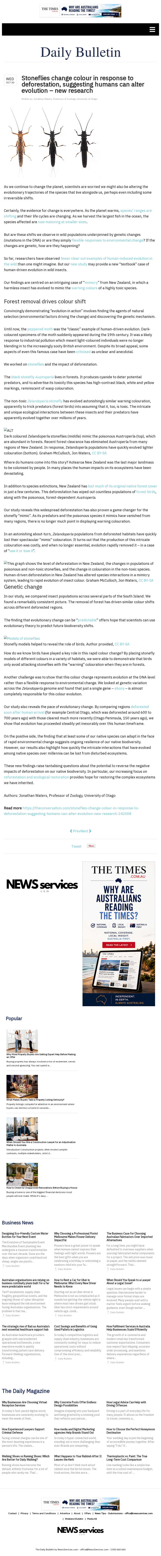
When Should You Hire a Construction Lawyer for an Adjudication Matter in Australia (41, 1143)
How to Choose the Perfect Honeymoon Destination (131, 1431)
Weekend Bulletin (74, 1518)
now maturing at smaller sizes (62, 222)
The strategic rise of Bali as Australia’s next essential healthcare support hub (26, 1328)
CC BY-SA (99, 453)
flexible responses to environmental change (107, 240)
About (77, 1513)
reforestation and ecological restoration (36, 777)
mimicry (91, 282)
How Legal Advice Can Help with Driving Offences (126, 1404)
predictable (87, 620)
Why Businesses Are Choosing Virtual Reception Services (24, 1404)
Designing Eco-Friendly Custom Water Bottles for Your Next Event (25, 1235)
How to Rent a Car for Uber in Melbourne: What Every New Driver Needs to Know (75, 1283)
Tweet (76, 846)
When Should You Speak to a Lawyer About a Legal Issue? (129, 1281)
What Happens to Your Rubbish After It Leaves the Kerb (78, 1457)
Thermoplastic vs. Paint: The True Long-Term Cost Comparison (127, 1457)
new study (78, 264)
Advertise (65, 1513)
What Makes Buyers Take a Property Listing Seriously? (35, 1099)
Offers (87, 1513)
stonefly (44, 401)
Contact (12, 1513)
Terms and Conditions (44, 1513)
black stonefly (32, 377)
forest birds (146, 492)
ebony (119, 688)
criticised (83, 351)
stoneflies (36, 364)
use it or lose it (21, 551)
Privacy (24, 1513)
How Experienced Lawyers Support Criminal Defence (23, 1431)
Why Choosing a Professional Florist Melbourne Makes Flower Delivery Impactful (76, 1237)
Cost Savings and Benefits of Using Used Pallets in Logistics (75, 1328)
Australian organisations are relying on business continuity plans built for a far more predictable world (25, 1283)
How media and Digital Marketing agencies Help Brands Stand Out (74, 1431)
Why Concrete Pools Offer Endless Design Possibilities (75, 1404)
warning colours (84, 288)
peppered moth (40, 329)
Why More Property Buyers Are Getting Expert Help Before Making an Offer (41, 1055)
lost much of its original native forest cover (122, 486)
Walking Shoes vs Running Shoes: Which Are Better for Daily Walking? (25, 1457)
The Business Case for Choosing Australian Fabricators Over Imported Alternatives (130, 1237)
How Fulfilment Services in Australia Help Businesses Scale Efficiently (128, 1328)
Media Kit (92, 1518)
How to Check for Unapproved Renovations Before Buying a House (41, 1187)
